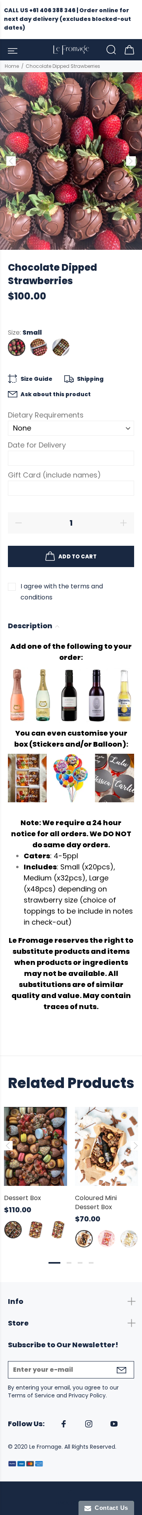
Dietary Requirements (46, 415)
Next (134, 1145)
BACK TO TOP (71, 1503)
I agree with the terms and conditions (62, 592)
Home (12, 66)
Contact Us (109, 1507)
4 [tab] (91, 1263)
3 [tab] (80, 1263)
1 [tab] (54, 1263)
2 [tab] (69, 1263)
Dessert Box (22, 1197)
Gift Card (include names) (54, 475)
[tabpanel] (35, 1165)
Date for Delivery (37, 445)
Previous (7, 1145)
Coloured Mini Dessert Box (96, 1202)
